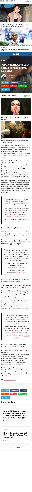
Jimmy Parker (11, 75)
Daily (3, 60)
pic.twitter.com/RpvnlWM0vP (18, 332)
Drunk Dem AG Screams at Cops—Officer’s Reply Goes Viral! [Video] (15, 435)
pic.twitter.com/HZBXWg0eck (16, 267)
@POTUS (18, 210)
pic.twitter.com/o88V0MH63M (16, 216)
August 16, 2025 (21, 273)
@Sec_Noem (9, 212)
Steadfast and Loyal (10, 380)
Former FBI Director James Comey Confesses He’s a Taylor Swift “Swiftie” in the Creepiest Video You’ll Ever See (15, 415)
